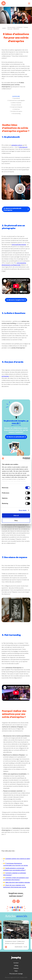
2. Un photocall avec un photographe (16, 100)
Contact (16, 963)
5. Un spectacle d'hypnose (16, 107)
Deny (16, 520)
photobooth (23, 147)
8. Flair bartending (16, 113)
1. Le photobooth (16, 98)
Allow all (16, 515)
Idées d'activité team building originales (17, 882)
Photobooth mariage (16, 974)
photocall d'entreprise (19, 244)
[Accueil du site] (16, 958)
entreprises (5, 376)
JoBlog (16, 965)
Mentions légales (9, 977)
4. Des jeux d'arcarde (16, 105)
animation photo (17, 145)
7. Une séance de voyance (16, 111)
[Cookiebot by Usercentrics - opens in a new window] (23, 458)
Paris (16, 971)
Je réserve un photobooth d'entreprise (12, 209)
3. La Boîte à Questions (16, 102)
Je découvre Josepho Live (15, 300)
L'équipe (16, 968)
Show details (23, 510)
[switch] (27, 493)
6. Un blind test (16, 109)
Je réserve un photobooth (15, 437)
